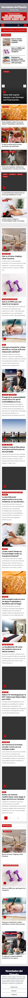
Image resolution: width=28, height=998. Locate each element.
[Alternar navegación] (18, 25)
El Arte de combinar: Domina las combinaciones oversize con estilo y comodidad (14, 169)
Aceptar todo (14, 987)
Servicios (5, 174)
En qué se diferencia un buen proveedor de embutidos (12, 145)
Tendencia (5, 176)
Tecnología (19, 174)
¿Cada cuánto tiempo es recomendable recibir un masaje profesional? (13, 221)
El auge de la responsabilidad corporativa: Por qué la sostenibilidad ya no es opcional (13, 958)
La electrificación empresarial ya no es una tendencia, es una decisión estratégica (13, 194)
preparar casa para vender (15, 15)
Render (4, 644)
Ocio (4, 129)
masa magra (15, 19)
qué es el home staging (19, 17)
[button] (21, 25)
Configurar (14, 994)
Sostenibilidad (12, 174)
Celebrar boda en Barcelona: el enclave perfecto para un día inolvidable (13, 449)
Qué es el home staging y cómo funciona (16, 40)
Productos (5, 106)
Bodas (4, 444)
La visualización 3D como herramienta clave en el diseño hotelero (12, 649)
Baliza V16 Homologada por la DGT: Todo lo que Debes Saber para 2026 (14, 697)
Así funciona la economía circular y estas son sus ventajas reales (12, 747)
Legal (4, 344)
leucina (22, 19)
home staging (7, 19)
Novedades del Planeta (14, 7)
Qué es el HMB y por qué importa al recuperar (18, 50)
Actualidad (6, 71)
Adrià (6, 15)
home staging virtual (7, 17)
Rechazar (14, 990)
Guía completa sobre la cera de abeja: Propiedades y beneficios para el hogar (13, 124)
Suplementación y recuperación (9, 299)
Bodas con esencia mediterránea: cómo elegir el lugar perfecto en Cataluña (13, 797)
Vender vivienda (6, 253)
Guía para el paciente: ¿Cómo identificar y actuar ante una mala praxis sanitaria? (18, 60)
